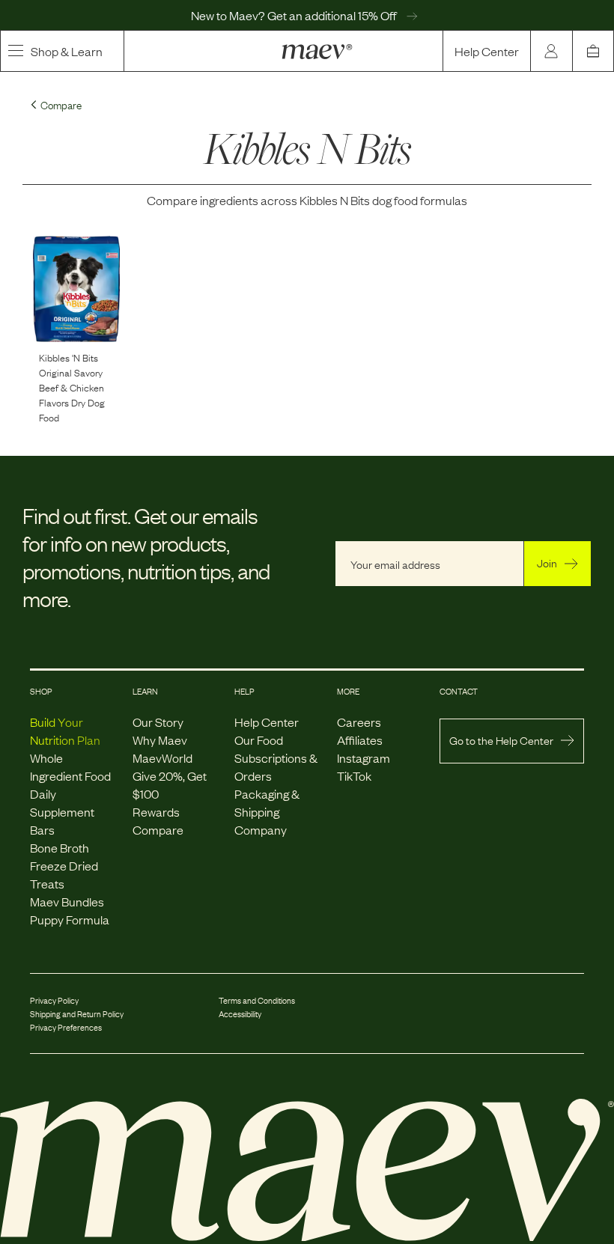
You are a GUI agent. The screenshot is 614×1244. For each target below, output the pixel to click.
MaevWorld (162, 757)
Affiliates (360, 739)
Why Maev (160, 739)
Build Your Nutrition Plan (65, 730)
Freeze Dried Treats (64, 874)
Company (260, 829)
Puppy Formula (69, 919)
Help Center (487, 51)
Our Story (158, 721)
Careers (359, 721)
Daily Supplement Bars (62, 811)
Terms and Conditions (257, 1000)
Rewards (156, 811)
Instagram (363, 757)
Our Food (258, 739)
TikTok (354, 775)
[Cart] (593, 51)
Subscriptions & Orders (275, 766)
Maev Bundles (67, 901)
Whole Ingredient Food (70, 766)
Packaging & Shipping (267, 802)
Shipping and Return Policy (77, 1013)
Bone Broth (59, 847)
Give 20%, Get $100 (170, 784)
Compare (158, 829)
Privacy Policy (54, 1000)
